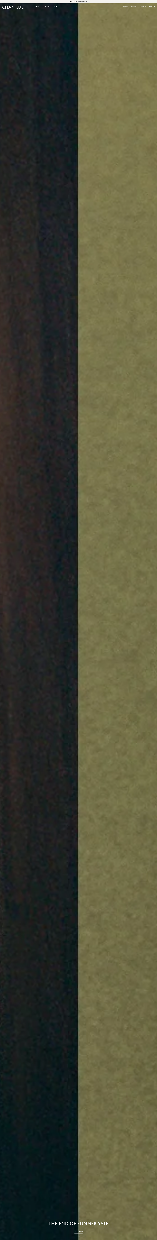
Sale (55, 6)
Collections (46, 6)
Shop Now (78, 1232)
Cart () (152, 6)
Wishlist (134, 6)
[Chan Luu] (13, 8)
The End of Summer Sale (78, 2)
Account (143, 6)
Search (125, 6)
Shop (37, 6)
